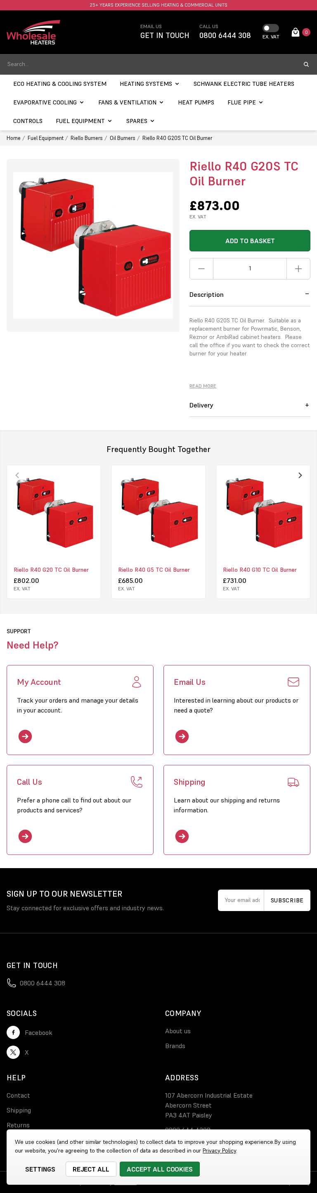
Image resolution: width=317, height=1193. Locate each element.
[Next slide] (299, 475)
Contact (18, 1095)
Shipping (19, 1110)
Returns (18, 1125)
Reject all (91, 1169)
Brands (175, 1046)
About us (178, 1031)
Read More (202, 386)
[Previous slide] (17, 475)
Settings (40, 1169)
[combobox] (151, 64)
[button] (249, 294)
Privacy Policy (219, 1150)
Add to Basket (250, 241)
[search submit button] (306, 64)
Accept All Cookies (160, 1169)
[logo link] (33, 32)
